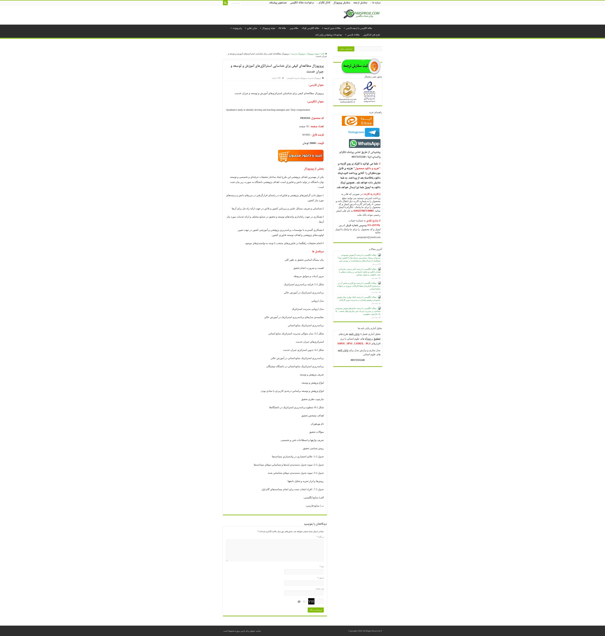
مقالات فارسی (353, 35)
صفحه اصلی (378, 28)
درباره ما (376, 3)
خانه (323, 54)
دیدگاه (320, 537)
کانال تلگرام (324, 3)
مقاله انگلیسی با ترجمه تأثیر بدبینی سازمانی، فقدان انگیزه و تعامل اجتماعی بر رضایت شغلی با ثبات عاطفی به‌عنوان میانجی (359, 272)
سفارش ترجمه (360, 3)
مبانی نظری (252, 28)
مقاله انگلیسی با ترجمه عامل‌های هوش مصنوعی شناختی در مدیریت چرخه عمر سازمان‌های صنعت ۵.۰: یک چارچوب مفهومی (357, 311)
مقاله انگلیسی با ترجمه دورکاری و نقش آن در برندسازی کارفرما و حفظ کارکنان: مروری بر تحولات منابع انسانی (358, 286)
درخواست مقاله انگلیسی (302, 3)
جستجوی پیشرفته (278, 3)
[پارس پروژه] (361, 15)
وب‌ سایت (319, 588)
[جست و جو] (225, 2)
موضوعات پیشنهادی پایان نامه (328, 35)
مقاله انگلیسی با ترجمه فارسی (359, 28)
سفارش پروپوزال (341, 3)
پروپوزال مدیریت (298, 54)
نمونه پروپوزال (268, 28)
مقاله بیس (293, 28)
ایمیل (320, 578)
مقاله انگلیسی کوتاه (310, 28)
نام (322, 567)
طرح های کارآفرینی (371, 35)
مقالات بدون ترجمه (332, 28)
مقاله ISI (282, 28)
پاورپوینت (237, 28)
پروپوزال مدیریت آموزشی (297, 78)
